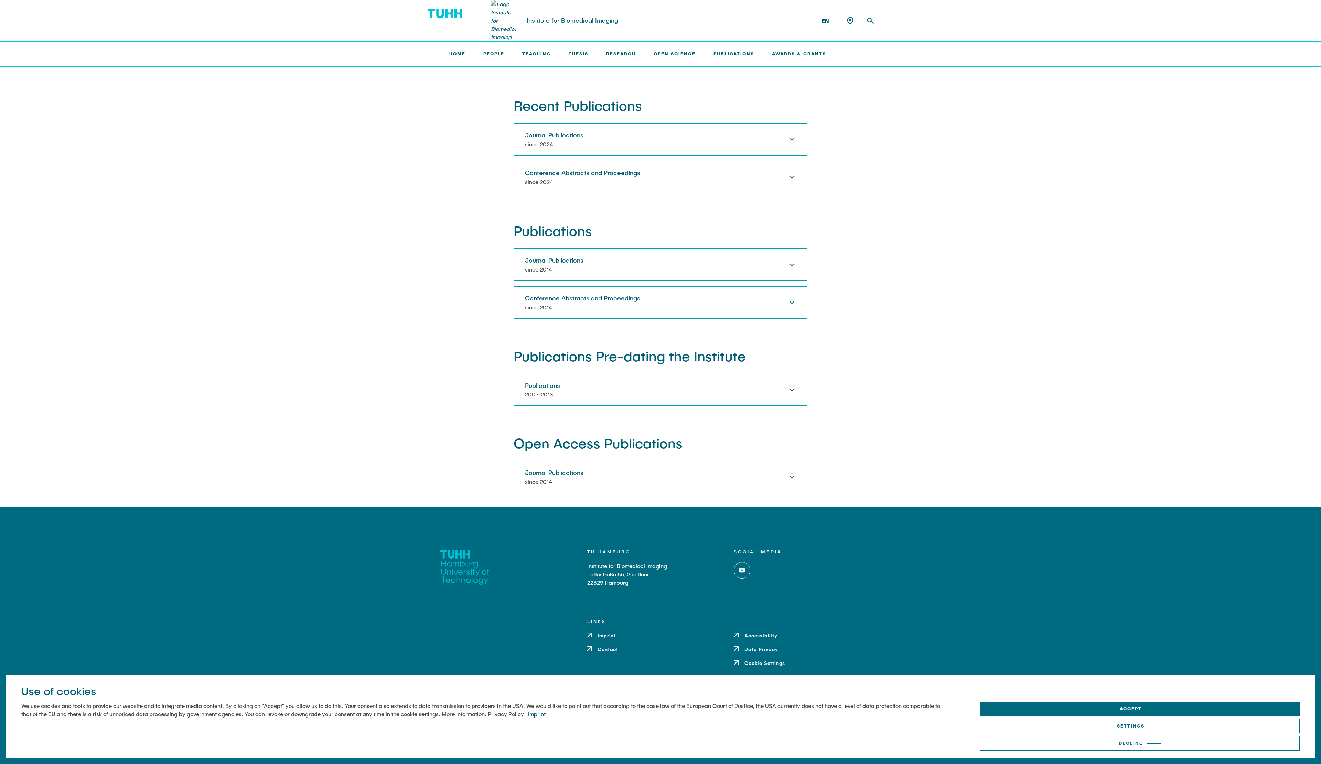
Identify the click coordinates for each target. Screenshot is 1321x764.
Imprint (537, 714)
